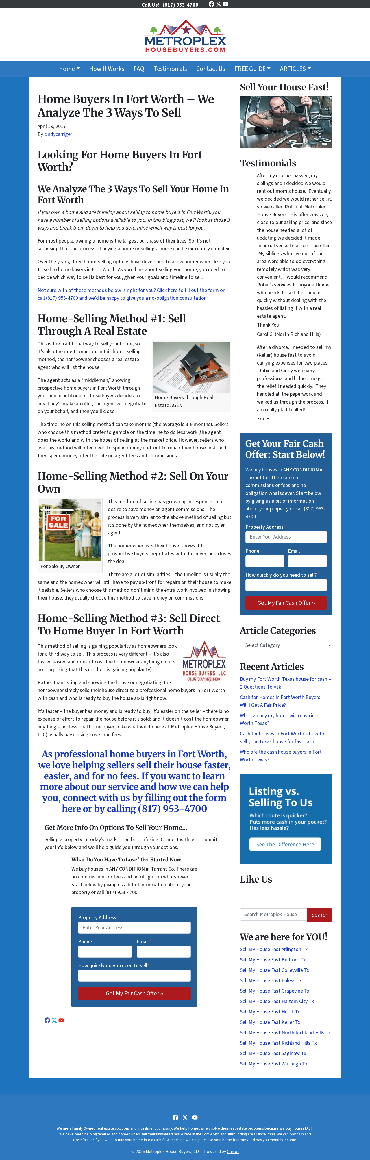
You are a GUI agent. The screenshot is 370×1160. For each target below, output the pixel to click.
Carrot (233, 1151)
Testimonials (170, 68)
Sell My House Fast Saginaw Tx (273, 1053)
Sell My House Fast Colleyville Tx (274, 970)
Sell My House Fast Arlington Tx (274, 949)
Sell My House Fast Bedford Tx (273, 959)
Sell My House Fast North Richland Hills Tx (285, 1032)
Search (319, 915)
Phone (85, 941)
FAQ (139, 68)
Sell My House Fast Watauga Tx (273, 1064)
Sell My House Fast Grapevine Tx (274, 991)
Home (67, 68)
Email (144, 941)
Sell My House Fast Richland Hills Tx (278, 1043)
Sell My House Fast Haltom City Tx (277, 1001)
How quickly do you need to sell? (115, 965)
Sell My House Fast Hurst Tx (270, 1011)
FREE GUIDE (250, 68)
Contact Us (210, 68)
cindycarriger (58, 134)
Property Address (98, 917)
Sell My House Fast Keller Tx (270, 1022)
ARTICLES (293, 68)
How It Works (106, 68)
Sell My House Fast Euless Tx (271, 980)
